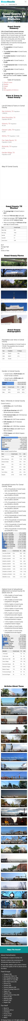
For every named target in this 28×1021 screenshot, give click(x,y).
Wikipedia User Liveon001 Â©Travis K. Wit (12, 299)
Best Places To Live (9, 980)
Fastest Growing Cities (10, 989)
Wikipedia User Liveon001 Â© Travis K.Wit (12, 311)
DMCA (5, 1017)
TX (6, 4)
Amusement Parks (9, 976)
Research (6, 997)
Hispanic (6, 993)
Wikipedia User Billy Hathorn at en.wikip (12, 267)
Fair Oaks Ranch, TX (9, 140)
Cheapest (6, 974)
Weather (6, 84)
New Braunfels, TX (8, 117)
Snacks (8, 1)
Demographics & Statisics (11, 90)
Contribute (7, 1012)
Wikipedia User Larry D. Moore (10, 278)
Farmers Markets (8, 987)
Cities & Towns (8, 82)
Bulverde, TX (7, 146)
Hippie (5, 991)
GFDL (22, 267)
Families (6, 985)
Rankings (6, 998)
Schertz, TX (6, 124)
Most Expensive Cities (10, 995)
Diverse (6, 983)
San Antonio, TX (8, 111)
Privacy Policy (8, 1014)
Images (6, 86)
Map (5, 88)
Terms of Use (7, 1015)
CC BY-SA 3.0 (19, 278)
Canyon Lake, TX (8, 130)
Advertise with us (8, 1010)
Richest (6, 1000)
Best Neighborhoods (9, 978)
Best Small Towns (9, 982)
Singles (6, 1002)
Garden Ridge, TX (8, 153)
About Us (6, 1008)
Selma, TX (6, 136)
